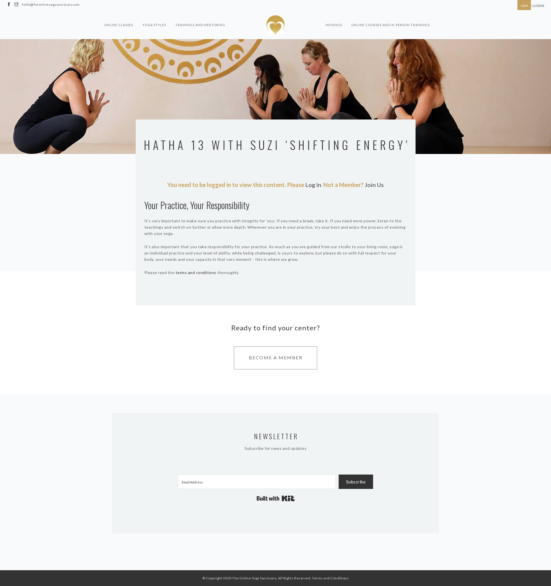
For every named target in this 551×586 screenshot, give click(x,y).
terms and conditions (196, 272)
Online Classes (118, 25)
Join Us (374, 184)
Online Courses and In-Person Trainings (390, 25)
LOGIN (538, 5)
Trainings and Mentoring (200, 25)
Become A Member (275, 357)
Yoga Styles (154, 25)
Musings (334, 25)
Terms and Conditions (330, 578)
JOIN (524, 5)
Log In (313, 184)
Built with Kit (276, 498)
